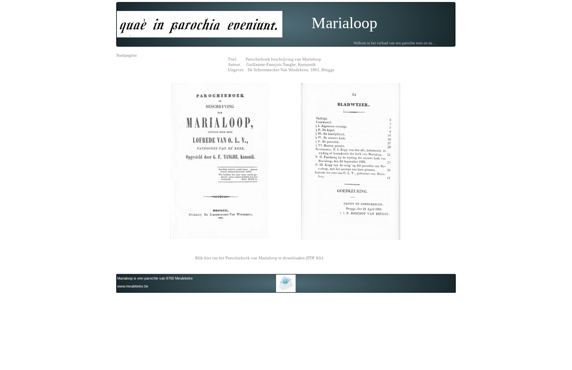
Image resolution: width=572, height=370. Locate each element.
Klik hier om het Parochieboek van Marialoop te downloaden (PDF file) (259, 257)
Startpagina (126, 55)
